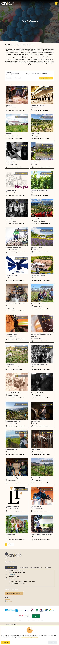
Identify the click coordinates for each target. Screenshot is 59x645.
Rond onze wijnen (21, 44)
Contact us (12, 574)
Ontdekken (12, 44)
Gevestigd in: (8, 73)
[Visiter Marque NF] (46, 611)
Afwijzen (53, 642)
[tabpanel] (29, 577)
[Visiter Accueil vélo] (37, 611)
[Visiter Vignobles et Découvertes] (36, 616)
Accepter (6, 642)
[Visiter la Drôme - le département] (18, 611)
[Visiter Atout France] (41, 610)
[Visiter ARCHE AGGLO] (32, 611)
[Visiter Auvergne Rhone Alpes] (10, 611)
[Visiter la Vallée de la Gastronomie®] (28, 617)
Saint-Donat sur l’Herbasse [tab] (36, 567)
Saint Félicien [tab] (48, 567)
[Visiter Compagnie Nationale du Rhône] (21, 616)
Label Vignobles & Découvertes (39, 73)
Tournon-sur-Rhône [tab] (23, 567)
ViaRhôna (9, 78)
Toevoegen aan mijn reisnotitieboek (16, 110)
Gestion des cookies (11, 624)
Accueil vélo (18, 78)
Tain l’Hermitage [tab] (10, 567)
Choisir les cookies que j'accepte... (29, 637)
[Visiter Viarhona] (51, 611)
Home (6, 44)
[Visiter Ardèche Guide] (26, 611)
